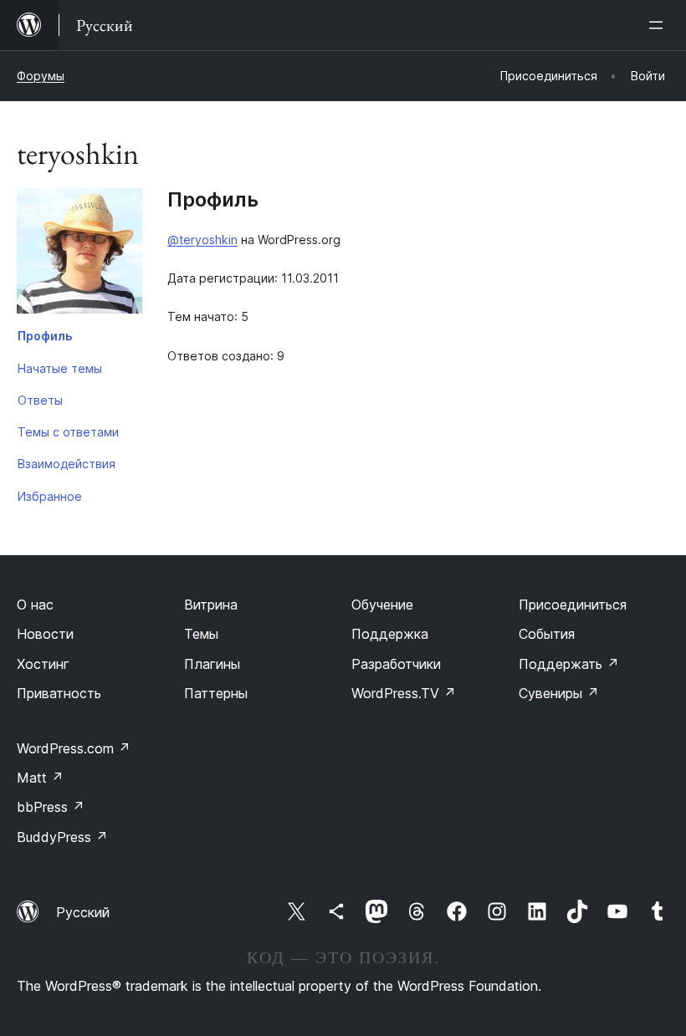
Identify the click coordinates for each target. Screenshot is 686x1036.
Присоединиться (573, 604)
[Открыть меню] (659, 25)
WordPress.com (74, 748)
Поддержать (569, 664)
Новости (45, 633)
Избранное (50, 496)
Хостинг (43, 664)
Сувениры (559, 693)
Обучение (382, 604)
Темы (201, 633)
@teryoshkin (202, 239)
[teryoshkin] (79, 254)
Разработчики (396, 664)
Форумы (40, 76)
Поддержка (389, 633)
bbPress (50, 807)
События (547, 633)
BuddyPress (62, 837)
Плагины (212, 664)
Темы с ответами (68, 432)
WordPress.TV (403, 693)
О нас (35, 604)
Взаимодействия (66, 464)
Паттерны (216, 693)
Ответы (40, 400)
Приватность (59, 693)
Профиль (45, 336)
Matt (40, 777)
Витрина (211, 604)
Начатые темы (60, 368)
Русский (83, 912)
